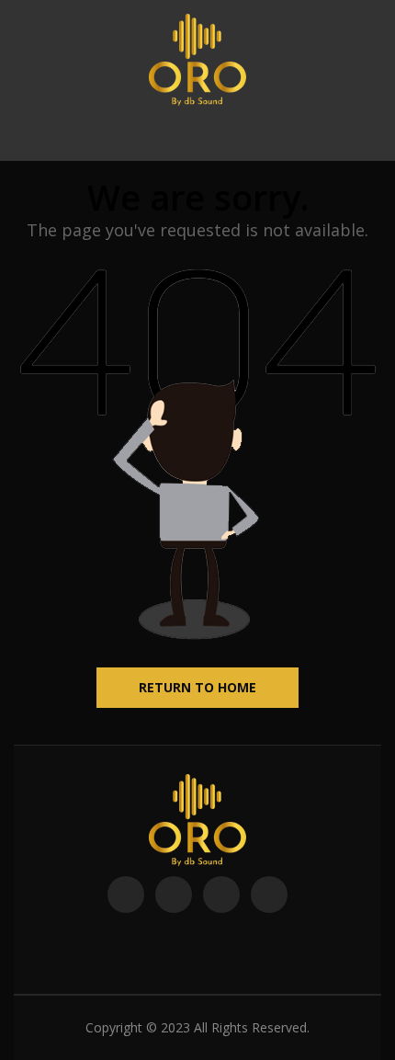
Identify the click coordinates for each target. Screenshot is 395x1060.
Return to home (197, 687)
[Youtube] (221, 894)
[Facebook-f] (125, 894)
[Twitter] (173, 894)
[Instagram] (269, 894)
